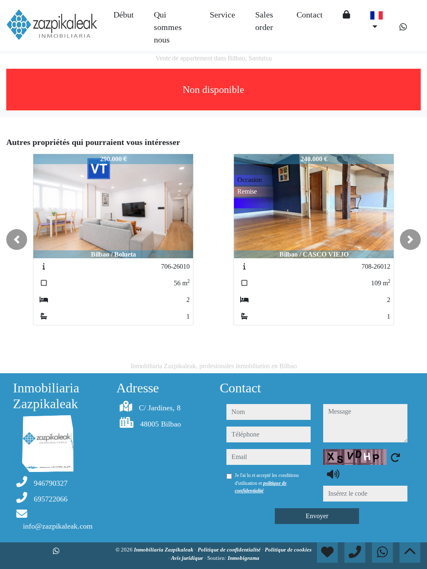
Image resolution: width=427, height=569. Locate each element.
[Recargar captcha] (395, 457)
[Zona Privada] (346, 14)
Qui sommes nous (168, 27)
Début (123, 14)
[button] (16, 239)
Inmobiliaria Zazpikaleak (164, 550)
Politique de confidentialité (230, 550)
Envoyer (317, 515)
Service (222, 14)
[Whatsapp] (403, 27)
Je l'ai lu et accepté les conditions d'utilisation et (267, 483)
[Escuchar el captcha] (333, 474)
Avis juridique (187, 558)
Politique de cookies (288, 550)
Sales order (264, 21)
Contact (309, 14)
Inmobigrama (243, 558)
